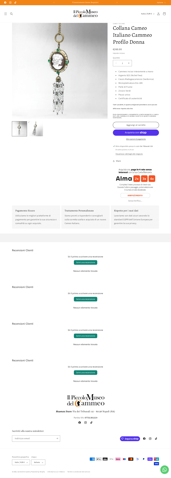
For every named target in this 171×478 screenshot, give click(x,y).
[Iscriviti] (57, 438)
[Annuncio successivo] (117, 2)
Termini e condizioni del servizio (78, 472)
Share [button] (118, 161)
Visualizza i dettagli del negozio (129, 154)
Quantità (116, 58)
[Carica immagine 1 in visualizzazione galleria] (19, 128)
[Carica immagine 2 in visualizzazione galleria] (35, 128)
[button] (6, 14)
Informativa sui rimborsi (56, 472)
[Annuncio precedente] (54, 2)
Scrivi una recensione (85, 262)
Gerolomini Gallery (24, 472)
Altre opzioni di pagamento (136, 139)
